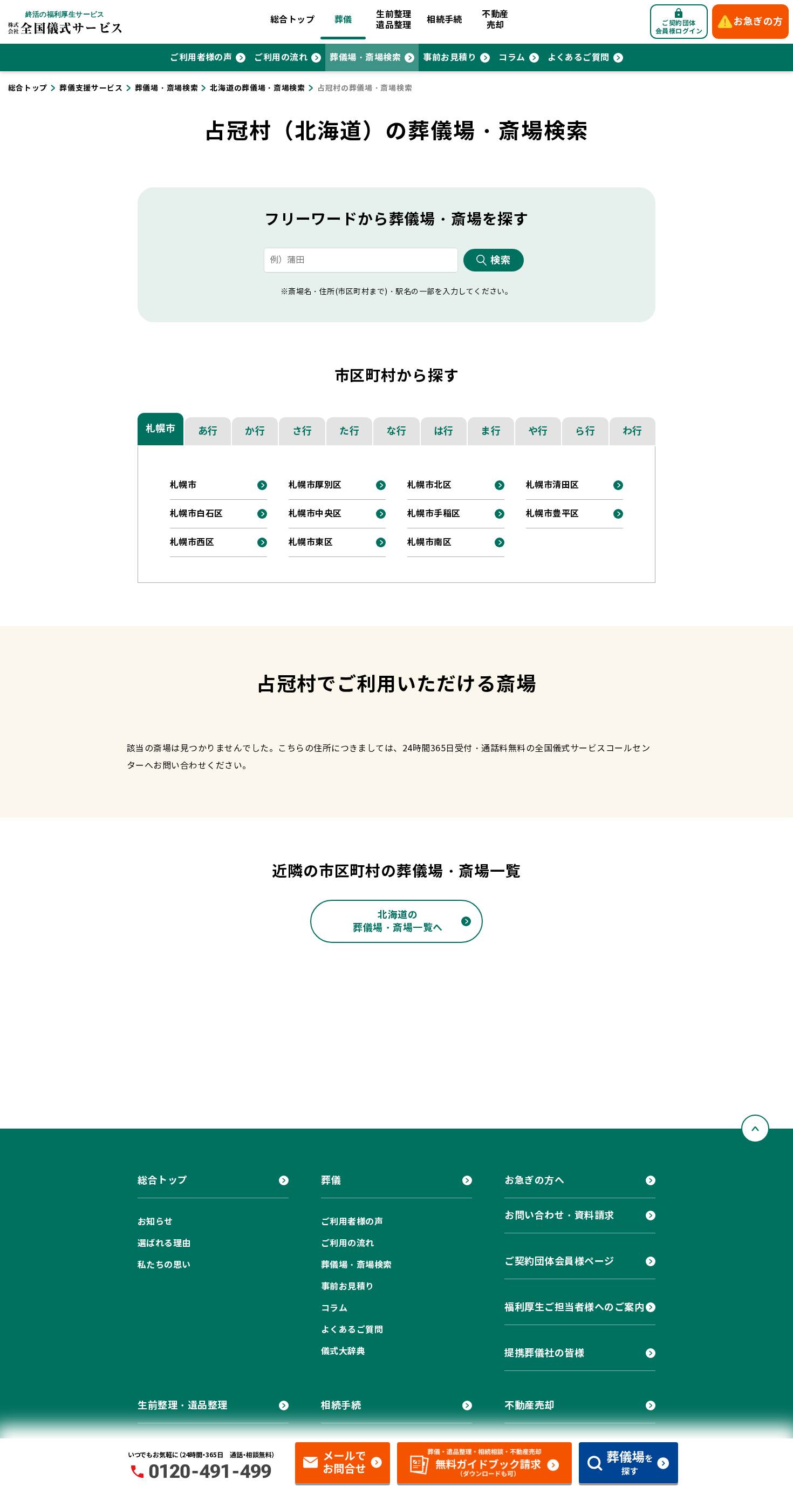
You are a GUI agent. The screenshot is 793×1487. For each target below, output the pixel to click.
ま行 (491, 431)
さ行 (302, 431)
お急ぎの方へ (534, 1180)
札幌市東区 (311, 542)
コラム (511, 57)
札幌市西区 (192, 542)
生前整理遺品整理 (394, 20)
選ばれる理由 (164, 1243)
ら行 (585, 431)
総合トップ (292, 19)
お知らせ (155, 1221)
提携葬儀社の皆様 (544, 1353)
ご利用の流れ (280, 57)
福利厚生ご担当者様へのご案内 (574, 1307)
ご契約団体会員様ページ (559, 1261)
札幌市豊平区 (552, 513)
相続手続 (444, 19)
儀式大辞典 (343, 1351)
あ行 (208, 431)
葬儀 (343, 19)
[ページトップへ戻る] (755, 1129)
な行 (396, 431)
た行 (349, 431)
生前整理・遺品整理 (183, 1405)
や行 (538, 431)
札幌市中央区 (315, 513)
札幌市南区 (429, 542)
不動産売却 (495, 20)
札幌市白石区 (196, 513)
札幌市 (161, 428)
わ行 (632, 431)
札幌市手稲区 (434, 513)
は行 (444, 431)
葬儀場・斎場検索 (365, 57)
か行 (255, 431)
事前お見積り (449, 57)
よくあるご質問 (579, 57)
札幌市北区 (429, 485)
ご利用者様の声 (201, 57)
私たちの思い (164, 1265)
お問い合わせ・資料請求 (559, 1215)
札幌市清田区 (552, 485)
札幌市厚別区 (315, 485)
